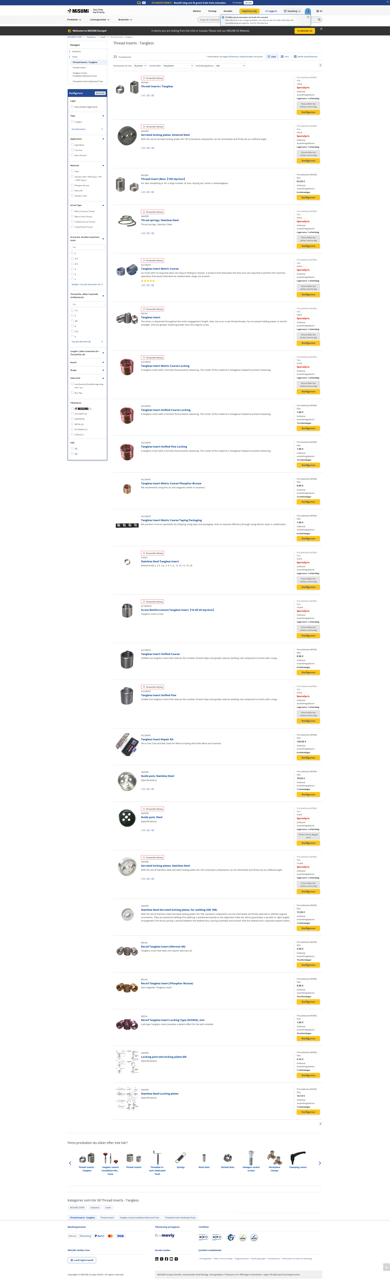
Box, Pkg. (78, 393)
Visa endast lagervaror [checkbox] (86, 106)
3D (152, 95)
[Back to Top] (386, 1267)
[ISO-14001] (217, 1237)
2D (148, 95)
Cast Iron (78, 150)
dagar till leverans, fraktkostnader (238, 56)
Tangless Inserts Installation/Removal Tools (85, 74)
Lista (273, 56)
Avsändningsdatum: (205, 65)
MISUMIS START (75, 37)
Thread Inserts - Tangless (85, 62)
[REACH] (254, 1237)
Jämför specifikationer (307, 56)
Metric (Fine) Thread (83, 216)
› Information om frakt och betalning (296, 1258)
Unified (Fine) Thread (83, 227)
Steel (77, 171)
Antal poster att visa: (122, 65)
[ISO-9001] (204, 1237)
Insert (103, 37)
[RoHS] (242, 1237)
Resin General (81, 155)
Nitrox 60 (78, 190)
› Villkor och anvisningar (223, 1258)
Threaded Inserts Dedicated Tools (88, 81)
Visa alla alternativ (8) (81, 341)
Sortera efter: (155, 65)
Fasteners (91, 37)
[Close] (308, 17)
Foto (287, 56)
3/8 (76, 321)
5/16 (76, 331)
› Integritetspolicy (241, 1258)
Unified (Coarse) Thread (85, 221)
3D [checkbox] (76, 453)
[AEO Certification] (230, 1237)
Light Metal (79, 145)
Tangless (78, 122)
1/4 (76, 310)
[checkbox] (87, 122)
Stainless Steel (81, 195)
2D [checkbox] (76, 448)
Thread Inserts (79, 67)
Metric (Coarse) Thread (84, 211)
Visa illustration (78, 129)
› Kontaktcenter (273, 1258)
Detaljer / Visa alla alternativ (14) (86, 284)
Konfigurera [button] (308, 112)
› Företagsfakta (205, 1258)
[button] (248, 3)
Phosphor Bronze (82, 185)
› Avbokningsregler (258, 1258)
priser (260, 56)
